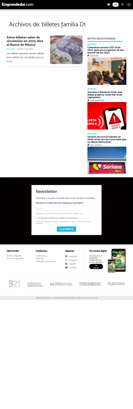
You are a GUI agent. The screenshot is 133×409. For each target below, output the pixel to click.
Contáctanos (41, 256)
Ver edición (96, 266)
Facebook (73, 256)
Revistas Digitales (14, 256)
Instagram (73, 260)
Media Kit (40, 259)
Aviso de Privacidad (15, 259)
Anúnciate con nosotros (46, 261)
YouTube (73, 267)
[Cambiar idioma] (108, 4)
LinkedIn (72, 264)
